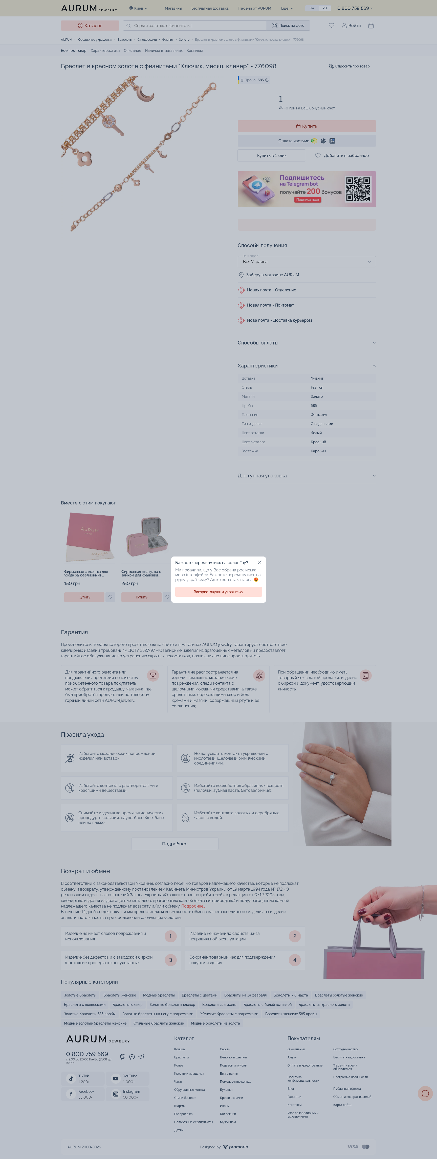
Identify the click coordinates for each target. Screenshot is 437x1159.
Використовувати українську (218, 592)
